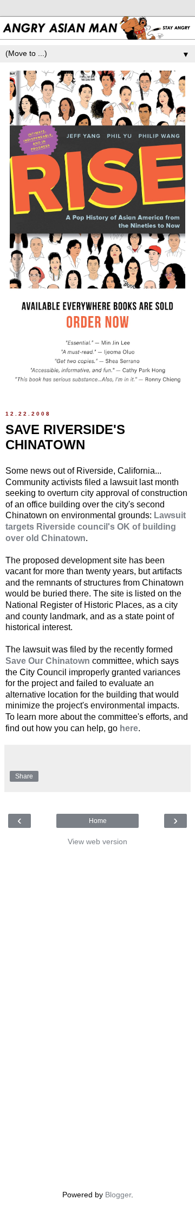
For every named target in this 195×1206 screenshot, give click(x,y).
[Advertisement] (97, 1015)
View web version (97, 841)
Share (24, 776)
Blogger (118, 1194)
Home (98, 821)
